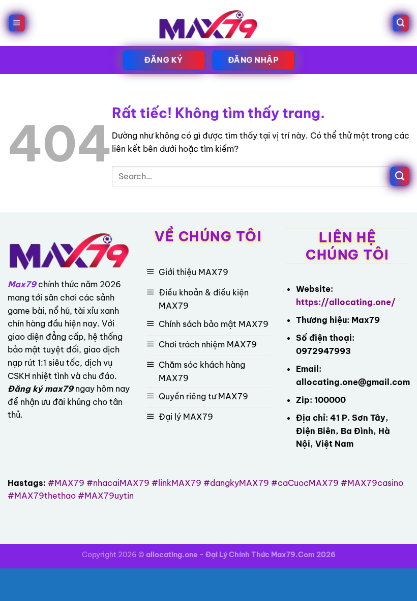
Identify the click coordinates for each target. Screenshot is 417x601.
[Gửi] (399, 176)
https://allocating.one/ (346, 302)
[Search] (400, 23)
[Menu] (17, 23)
